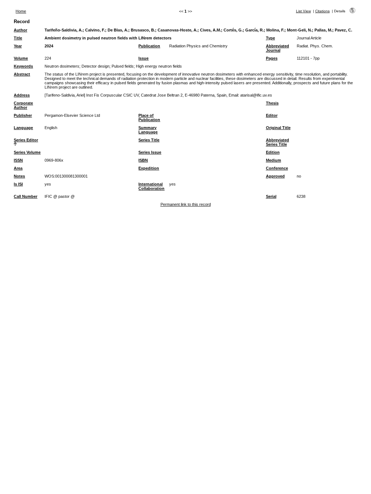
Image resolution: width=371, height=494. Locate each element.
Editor (272, 115)
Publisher (23, 115)
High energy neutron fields (159, 66)
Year (18, 46)
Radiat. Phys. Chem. (315, 46)
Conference (277, 168)
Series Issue (149, 152)
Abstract (22, 74)
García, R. (254, 30)
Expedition (148, 168)
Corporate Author (23, 105)
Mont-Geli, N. (299, 30)
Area (18, 168)
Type (270, 38)
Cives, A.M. (210, 30)
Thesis (272, 103)
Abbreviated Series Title (277, 142)
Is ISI (18, 184)
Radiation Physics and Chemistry (198, 46)
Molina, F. (275, 30)
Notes (19, 176)
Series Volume (27, 152)
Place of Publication (149, 117)
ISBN (143, 160)
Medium (273, 160)
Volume (21, 58)
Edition (273, 152)
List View (303, 11)
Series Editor (26, 140)
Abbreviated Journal (277, 48)
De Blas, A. (118, 30)
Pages (272, 58)
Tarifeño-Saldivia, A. (64, 30)
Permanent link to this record (186, 204)
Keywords (23, 66)
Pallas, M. (323, 30)
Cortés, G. (233, 30)
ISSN (18, 160)
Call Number (25, 196)
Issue (143, 58)
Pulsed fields (123, 66)
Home (21, 11)
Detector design (95, 66)
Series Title (148, 140)
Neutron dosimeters (62, 66)
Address (22, 95)
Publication (149, 46)
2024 (49, 46)
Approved (275, 176)
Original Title (278, 127)
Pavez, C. (343, 30)
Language (23, 127)
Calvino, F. (95, 30)
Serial (271, 196)
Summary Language (148, 129)
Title (18, 38)
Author (20, 30)
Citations (322, 11)
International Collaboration (151, 186)
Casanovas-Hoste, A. (177, 30)
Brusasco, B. (143, 30)
